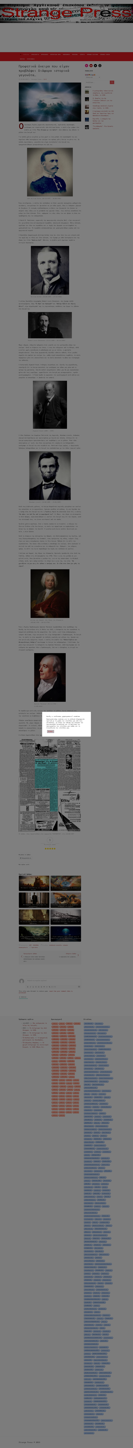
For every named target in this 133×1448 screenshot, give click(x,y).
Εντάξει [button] (50, 731)
